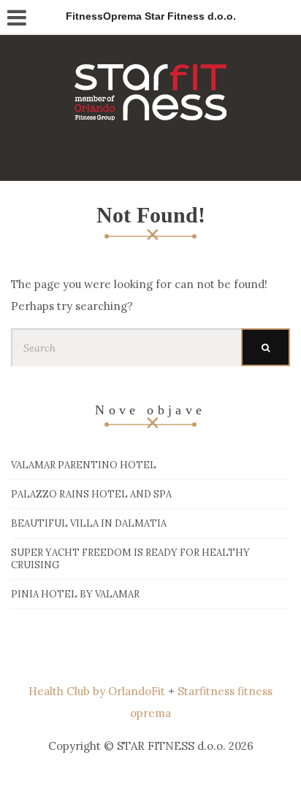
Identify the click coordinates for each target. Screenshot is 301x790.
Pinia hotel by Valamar (75, 594)
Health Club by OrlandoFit (96, 691)
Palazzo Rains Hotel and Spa (91, 494)
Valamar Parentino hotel (83, 465)
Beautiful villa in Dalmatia (89, 523)
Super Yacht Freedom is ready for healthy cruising (130, 558)
